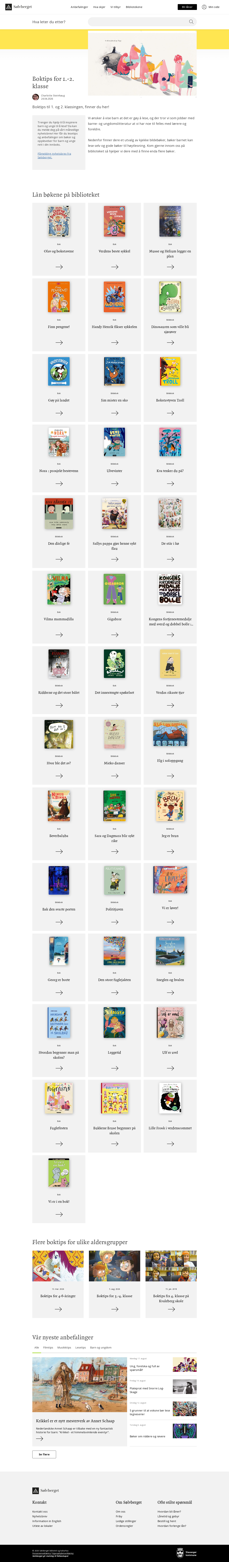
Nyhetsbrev (39, 1516)
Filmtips (48, 1347)
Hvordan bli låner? (169, 1511)
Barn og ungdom (100, 1347)
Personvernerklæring (41, 1553)
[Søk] (192, 21)
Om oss (120, 1511)
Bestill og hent (167, 1521)
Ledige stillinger (126, 1521)
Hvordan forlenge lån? (172, 1526)
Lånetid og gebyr (168, 1516)
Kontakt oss (40, 1511)
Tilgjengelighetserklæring (62, 1553)
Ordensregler (124, 1526)
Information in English (46, 1521)
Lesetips (80, 1347)
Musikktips (64, 1347)
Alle (36, 1347)
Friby (119, 1516)
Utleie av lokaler (42, 1526)
